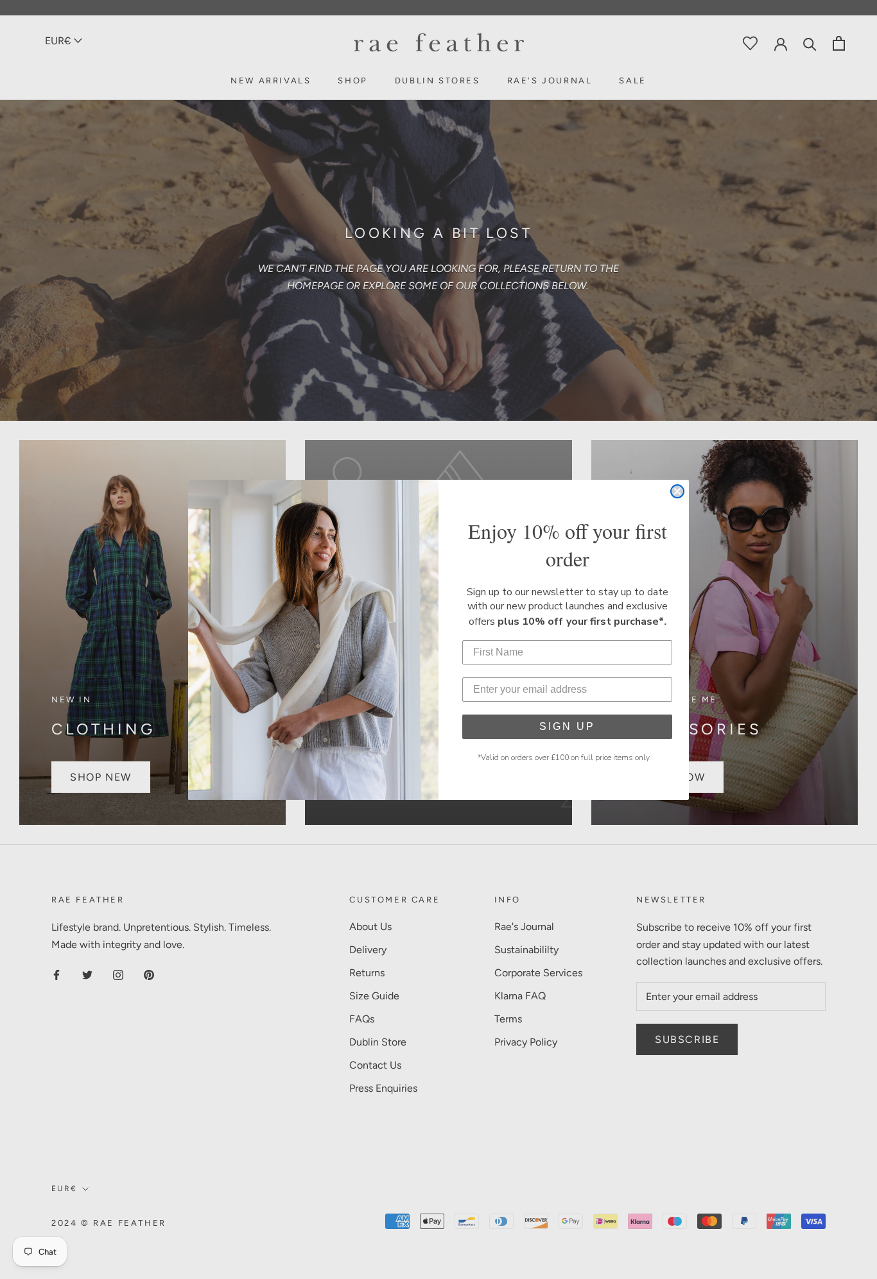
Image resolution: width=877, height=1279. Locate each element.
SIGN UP (567, 726)
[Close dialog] (677, 491)
